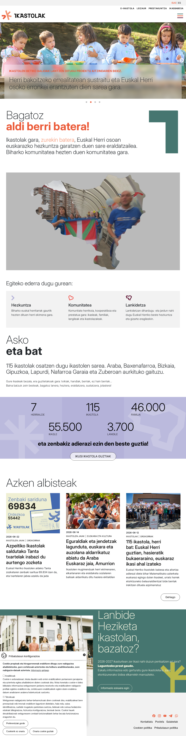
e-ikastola (127, 8)
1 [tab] (86, 102)
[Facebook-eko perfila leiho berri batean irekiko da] (153, 715)
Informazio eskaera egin (115, 688)
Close (84, 655)
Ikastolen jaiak (15, 540)
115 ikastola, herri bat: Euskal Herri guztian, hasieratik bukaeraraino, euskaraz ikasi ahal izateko (150, 553)
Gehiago (170, 597)
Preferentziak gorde (15, 723)
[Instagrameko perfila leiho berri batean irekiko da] (159, 715)
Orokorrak (33, 540)
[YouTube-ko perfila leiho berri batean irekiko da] (164, 715)
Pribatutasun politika (166, 727)
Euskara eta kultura (99, 536)
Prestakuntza (158, 8)
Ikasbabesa (176, 8)
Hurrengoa (182, 60)
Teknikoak (10, 697)
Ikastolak (132, 536)
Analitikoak (10, 676)
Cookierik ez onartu (15, 731)
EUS (174, 2)
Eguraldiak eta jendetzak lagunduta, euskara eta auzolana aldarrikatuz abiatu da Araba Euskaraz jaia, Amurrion (91, 552)
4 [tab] (99, 102)
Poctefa (159, 721)
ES (179, 2)
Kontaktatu (147, 721)
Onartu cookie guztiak (43, 731)
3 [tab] (95, 102)
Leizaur (141, 8)
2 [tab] (90, 102)
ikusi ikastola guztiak (93, 456)
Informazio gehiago (40, 670)
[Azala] (23, 14)
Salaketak (172, 721)
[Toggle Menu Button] (180, 14)
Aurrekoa (4, 60)
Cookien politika (143, 727)
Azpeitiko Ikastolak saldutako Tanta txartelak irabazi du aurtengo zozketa (25, 554)
